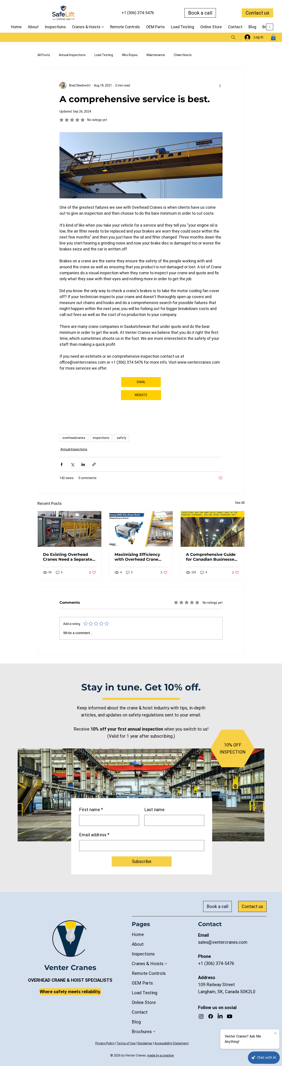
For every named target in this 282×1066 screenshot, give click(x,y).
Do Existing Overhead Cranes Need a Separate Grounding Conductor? (67, 557)
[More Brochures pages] (154, 1031)
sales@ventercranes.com (222, 942)
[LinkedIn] (220, 1016)
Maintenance (156, 55)
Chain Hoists (183, 55)
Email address (94, 834)
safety (121, 438)
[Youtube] (229, 1016)
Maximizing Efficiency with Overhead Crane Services (137, 557)
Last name (154, 809)
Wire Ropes (130, 55)
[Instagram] (201, 1016)
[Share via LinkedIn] (83, 464)
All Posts (43, 55)
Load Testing (104, 55)
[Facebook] (211, 1016)
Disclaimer (145, 1043)
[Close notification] (275, 1034)
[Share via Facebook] (61, 464)
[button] (273, 37)
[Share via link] (94, 464)
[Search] (233, 37)
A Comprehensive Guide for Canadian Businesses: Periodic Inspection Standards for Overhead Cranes (211, 557)
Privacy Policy (104, 1043)
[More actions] (220, 85)
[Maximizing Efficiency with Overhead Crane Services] (141, 529)
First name (91, 809)
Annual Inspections (72, 55)
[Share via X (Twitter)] (72, 464)
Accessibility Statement (171, 1043)
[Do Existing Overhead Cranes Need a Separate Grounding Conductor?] (69, 529)
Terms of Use (126, 1043)
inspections (101, 438)
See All (240, 502)
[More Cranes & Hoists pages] (103, 27)
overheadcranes (73, 438)
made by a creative (160, 1055)
